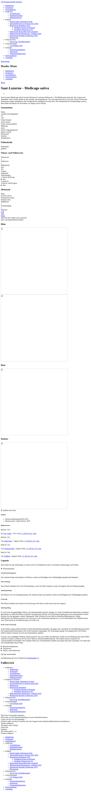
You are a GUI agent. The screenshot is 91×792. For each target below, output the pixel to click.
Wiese (3, 216)
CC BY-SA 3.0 (29, 541)
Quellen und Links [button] (9, 510)
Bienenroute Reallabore (18, 687)
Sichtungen (9, 8)
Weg (2, 214)
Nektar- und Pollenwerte (11, 650)
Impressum (13, 52)
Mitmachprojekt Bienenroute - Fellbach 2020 (25, 34)
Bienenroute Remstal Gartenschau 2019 (24, 36)
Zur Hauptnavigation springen (11, 2)
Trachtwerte (7, 648)
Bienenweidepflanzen (10, 646)
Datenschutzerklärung (17, 50)
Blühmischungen (16, 18)
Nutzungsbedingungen (18, 54)
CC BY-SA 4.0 (26, 533)
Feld (2, 212)
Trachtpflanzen (10, 10)
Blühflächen (9, 6)
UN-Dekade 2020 (16, 46)
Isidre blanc (8, 541)
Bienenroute (14, 38)
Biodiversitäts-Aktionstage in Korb (22, 681)
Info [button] (4, 179)
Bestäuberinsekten (16, 16)
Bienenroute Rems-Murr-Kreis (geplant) (24, 32)
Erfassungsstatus (8, 569)
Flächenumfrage (11, 56)
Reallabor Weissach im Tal (23, 30)
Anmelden (9, 58)
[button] (34, 294)
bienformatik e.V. (33, 658)
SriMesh (7, 556)
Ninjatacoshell (9, 549)
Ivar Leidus (7, 533)
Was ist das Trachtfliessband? (20, 42)
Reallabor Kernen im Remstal (24, 28)
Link (34, 533)
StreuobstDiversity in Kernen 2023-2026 (24, 24)
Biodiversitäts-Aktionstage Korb (21, 22)
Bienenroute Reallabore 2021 (20, 26)
